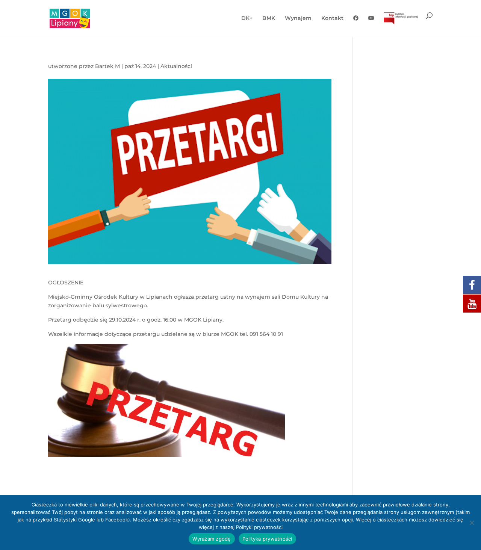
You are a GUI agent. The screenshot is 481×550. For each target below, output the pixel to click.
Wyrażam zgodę (211, 539)
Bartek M (107, 66)
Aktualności (176, 66)
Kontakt (332, 18)
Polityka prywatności (267, 539)
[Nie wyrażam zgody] (471, 522)
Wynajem (298, 18)
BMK (268, 18)
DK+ (247, 18)
